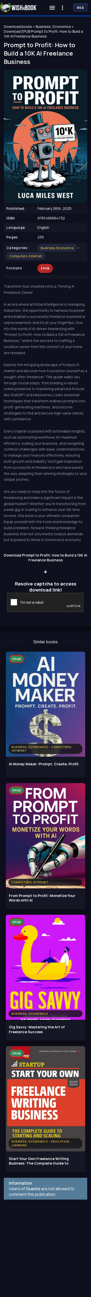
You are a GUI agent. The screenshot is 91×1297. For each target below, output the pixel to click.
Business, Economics (57, 248)
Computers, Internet (26, 256)
